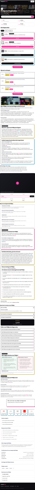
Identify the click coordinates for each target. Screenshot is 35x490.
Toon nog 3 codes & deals (17, 66)
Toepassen (32, 196)
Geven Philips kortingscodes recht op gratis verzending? (11, 343)
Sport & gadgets (12, 486)
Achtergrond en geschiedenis (6, 317)
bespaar (4, 1)
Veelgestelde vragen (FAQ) (6, 476)
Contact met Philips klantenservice (7, 424)
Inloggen (32, 1)
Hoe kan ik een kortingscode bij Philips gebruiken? (10, 340)
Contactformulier (4, 478)
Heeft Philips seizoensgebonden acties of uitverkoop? (10, 349)
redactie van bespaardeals (11, 268)
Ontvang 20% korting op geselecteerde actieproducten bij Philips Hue (15, 80)
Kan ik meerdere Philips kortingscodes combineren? (10, 337)
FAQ (15, 486)
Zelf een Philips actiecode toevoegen (7, 422)
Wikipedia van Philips (16, 302)
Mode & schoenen (7, 486)
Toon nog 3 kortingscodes (17, 93)
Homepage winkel (4, 480)
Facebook (3, 468)
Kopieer (11, 89)
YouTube (11, 468)
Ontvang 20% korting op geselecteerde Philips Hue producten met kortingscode (14, 87)
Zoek (32, 16)
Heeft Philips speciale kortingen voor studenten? (9, 332)
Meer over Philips (4, 307)
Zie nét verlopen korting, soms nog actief (8, 420)
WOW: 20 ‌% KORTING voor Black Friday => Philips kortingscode (14, 73)
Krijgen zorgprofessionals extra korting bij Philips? (10, 346)
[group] (4, 412)
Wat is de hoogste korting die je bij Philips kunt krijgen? (10, 329)
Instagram (7, 468)
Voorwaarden (32, 44)
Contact (18, 486)
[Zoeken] (29, 1)
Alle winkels (2, 486)
